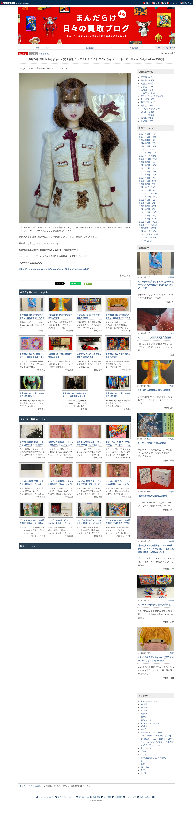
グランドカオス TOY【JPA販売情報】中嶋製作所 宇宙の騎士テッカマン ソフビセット (118, 523)
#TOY (143, 716)
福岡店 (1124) (147, 89)
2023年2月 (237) (147, 184)
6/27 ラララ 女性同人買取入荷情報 (154, 337)
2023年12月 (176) (148, 152)
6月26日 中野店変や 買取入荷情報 (154, 604)
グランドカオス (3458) (152, 96)
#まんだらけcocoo (150, 723)
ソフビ (144, 754)
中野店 (171, 277)
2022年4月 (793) (147, 215)
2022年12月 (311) (147, 190)
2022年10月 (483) (148, 196)
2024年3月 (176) (147, 143)
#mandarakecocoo (150, 701)
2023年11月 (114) (147, 155)
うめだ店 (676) (148, 93)
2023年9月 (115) (147, 162)
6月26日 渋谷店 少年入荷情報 (152, 443)
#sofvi (144, 713)
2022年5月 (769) (147, 212)
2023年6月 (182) (147, 171)
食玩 (143, 770)
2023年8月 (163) (147, 165)
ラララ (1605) (147, 115)
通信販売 (90, 47)
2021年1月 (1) (145, 240)
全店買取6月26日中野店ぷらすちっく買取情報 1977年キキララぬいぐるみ (118, 318)
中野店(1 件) (44, 54)
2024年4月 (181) (147, 140)
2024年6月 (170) (147, 133)
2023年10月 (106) (148, 159)
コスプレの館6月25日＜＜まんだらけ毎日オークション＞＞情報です (60, 523)
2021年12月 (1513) (148, 228)
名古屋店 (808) (148, 99)
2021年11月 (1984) (148, 231)
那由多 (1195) (147, 118)
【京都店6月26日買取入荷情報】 (153, 495)
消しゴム (145, 767)
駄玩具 (144, 773)
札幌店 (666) (147, 83)
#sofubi (144, 707)
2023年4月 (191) (147, 177)
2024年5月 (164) (147, 137)
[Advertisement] (75, 578)
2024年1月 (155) (147, 149)
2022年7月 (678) (147, 206)
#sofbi (144, 704)
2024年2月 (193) (147, 146)
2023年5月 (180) (147, 174)
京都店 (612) (147, 77)
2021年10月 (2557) (148, 234)
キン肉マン (146, 748)
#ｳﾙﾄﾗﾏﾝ (144, 726)
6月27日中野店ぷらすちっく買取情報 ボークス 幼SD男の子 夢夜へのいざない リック (156, 284)
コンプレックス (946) (151, 108)
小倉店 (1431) (147, 86)
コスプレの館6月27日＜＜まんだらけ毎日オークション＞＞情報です (32, 445)
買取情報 (134, 47)
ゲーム (144, 751)
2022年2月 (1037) (148, 221)
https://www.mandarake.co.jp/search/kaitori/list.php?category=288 (54, 269)
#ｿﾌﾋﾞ (143, 729)
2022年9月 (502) (147, 199)
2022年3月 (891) (147, 218)
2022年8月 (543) (147, 203)
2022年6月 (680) (147, 209)
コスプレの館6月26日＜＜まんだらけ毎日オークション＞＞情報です (32, 484)
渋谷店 (171, 439)
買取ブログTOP (42, 47)
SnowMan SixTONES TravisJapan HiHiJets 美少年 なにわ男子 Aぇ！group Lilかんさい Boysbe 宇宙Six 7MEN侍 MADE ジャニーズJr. (158, 738)
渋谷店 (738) (147, 105)
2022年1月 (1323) (148, 225)
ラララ (171, 333)
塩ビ (143, 760)
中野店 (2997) (147, 121)
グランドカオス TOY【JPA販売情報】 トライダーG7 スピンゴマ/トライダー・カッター (118, 445)
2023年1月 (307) (147, 187)
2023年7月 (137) (147, 168)
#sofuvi (144, 710)
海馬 (143, 764)
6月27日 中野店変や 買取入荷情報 (154, 390)
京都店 (171, 491)
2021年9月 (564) (147, 237)
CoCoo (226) (147, 111)
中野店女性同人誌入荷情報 (153, 757)
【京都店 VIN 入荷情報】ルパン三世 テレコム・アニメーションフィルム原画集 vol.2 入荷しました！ (156, 548)
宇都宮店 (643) (148, 102)
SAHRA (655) (147, 80)
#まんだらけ (146, 720)
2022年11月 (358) (148, 193)
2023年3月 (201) (147, 181)
